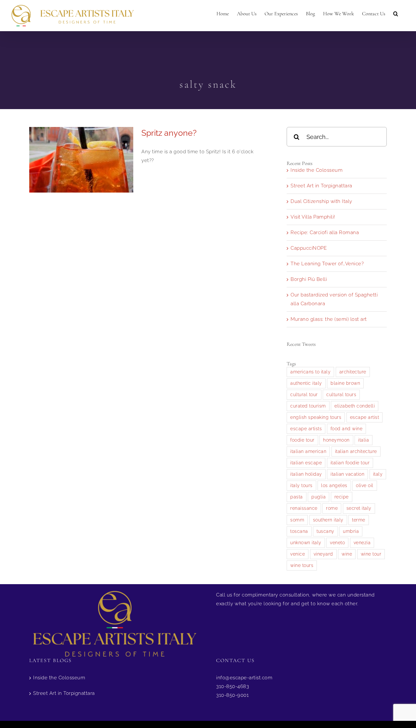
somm (297, 519)
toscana (299, 531)
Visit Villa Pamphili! (313, 217)
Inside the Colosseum (317, 170)
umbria (351, 531)
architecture (352, 371)
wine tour (371, 554)
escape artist (364, 417)
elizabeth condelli (354, 405)
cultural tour (304, 394)
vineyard (323, 554)
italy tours (301, 485)
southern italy (328, 519)
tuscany (325, 531)
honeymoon (336, 440)
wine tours (301, 565)
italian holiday (306, 474)
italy (378, 474)
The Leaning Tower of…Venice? (327, 264)
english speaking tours (315, 417)
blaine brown (345, 383)
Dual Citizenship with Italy (321, 201)
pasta (296, 496)
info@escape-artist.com (244, 678)
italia (363, 440)
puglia (318, 496)
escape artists (306, 428)
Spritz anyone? (169, 133)
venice (297, 554)
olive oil (364, 485)
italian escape (306, 462)
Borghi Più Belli (309, 279)
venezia (362, 542)
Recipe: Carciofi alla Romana (325, 232)
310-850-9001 (232, 695)
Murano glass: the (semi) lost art (329, 319)
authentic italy (306, 383)
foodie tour (302, 440)
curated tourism (308, 405)
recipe (341, 496)
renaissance (304, 508)
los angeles (334, 485)
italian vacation (347, 474)
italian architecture (356, 451)
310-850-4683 (232, 686)
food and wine (347, 428)
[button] (395, 13)
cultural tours (341, 394)
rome (332, 508)
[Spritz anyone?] (81, 160)
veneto (337, 542)
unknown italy (305, 542)
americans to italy (310, 371)
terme (358, 519)
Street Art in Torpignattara (321, 186)
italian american (308, 451)
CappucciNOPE (309, 248)
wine (347, 554)
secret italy (358, 508)
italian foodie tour (350, 462)
